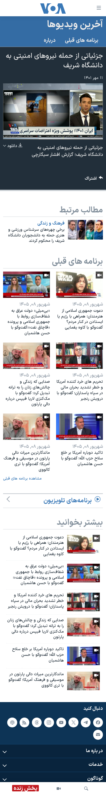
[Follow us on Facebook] (98, 722)
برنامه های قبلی (81, 40)
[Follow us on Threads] (37, 722)
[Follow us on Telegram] (86, 722)
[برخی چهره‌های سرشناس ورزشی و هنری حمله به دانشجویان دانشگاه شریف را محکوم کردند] (85, 230)
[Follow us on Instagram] (49, 722)
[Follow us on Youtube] (61, 722)
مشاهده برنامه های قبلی (22, 478)
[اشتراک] (98, 735)
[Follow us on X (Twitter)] (73, 722)
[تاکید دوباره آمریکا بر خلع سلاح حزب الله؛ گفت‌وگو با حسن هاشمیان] (79, 427)
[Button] (94, 179)
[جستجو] (86, 788)
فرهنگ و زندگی (51, 223)
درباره (50, 40)
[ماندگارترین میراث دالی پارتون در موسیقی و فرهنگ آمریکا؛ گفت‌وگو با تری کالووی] (26, 427)
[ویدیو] (58, 788)
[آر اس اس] (24, 722)
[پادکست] (12, 722)
